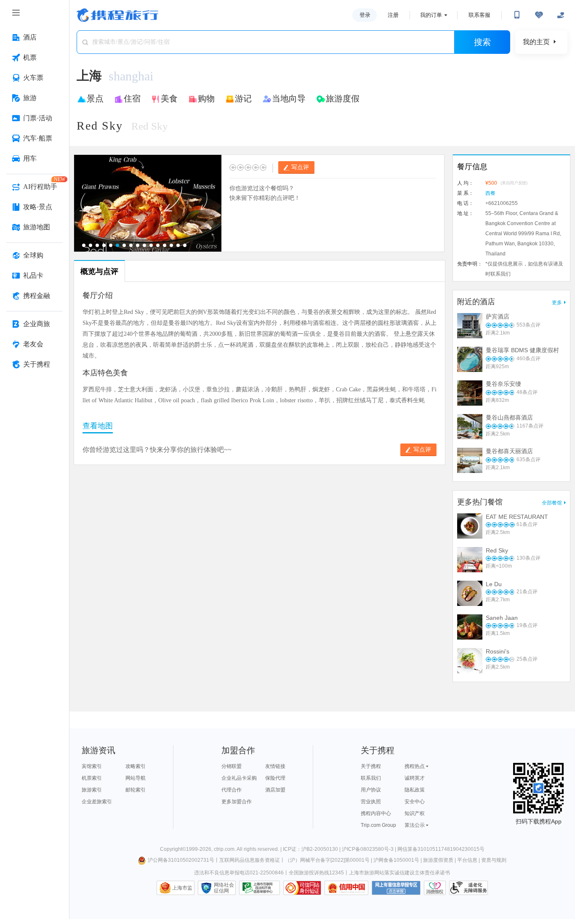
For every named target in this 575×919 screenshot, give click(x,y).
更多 (557, 302)
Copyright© (173, 849)
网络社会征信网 (224, 888)
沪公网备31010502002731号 (181, 860)
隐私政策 (415, 790)
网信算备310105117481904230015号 (440, 849)
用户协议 (371, 790)
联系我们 (371, 778)
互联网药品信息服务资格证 (249, 860)
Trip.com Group (378, 825)
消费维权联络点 (435, 888)
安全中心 (415, 802)
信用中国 (346, 888)
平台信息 (467, 860)
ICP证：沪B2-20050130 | (312, 849)
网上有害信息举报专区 (396, 888)
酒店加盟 (275, 790)
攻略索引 (135, 766)
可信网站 (302, 888)
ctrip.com (224, 849)
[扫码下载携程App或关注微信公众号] (517, 15)
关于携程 (371, 766)
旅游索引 (92, 790)
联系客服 (479, 15)
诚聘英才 (415, 778)
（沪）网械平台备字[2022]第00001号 (327, 860)
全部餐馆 (552, 503)
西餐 (490, 193)
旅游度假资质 (438, 860)
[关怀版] (560, 15)
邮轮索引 (135, 790)
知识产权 (415, 813)
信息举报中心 (259, 888)
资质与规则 (493, 860)
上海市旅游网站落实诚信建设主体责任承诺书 (399, 873)
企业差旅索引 (97, 802)
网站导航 (135, 778)
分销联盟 (231, 766)
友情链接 (275, 766)
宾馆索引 (92, 766)
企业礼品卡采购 (239, 778)
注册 (393, 15)
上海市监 (182, 888)
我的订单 (431, 15)
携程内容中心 (376, 813)
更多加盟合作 (236, 802)
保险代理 (275, 778)
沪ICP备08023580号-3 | (369, 849)
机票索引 (92, 778)
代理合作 (231, 790)
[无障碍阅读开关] (539, 15)
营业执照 (371, 802)
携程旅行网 (117, 15)
